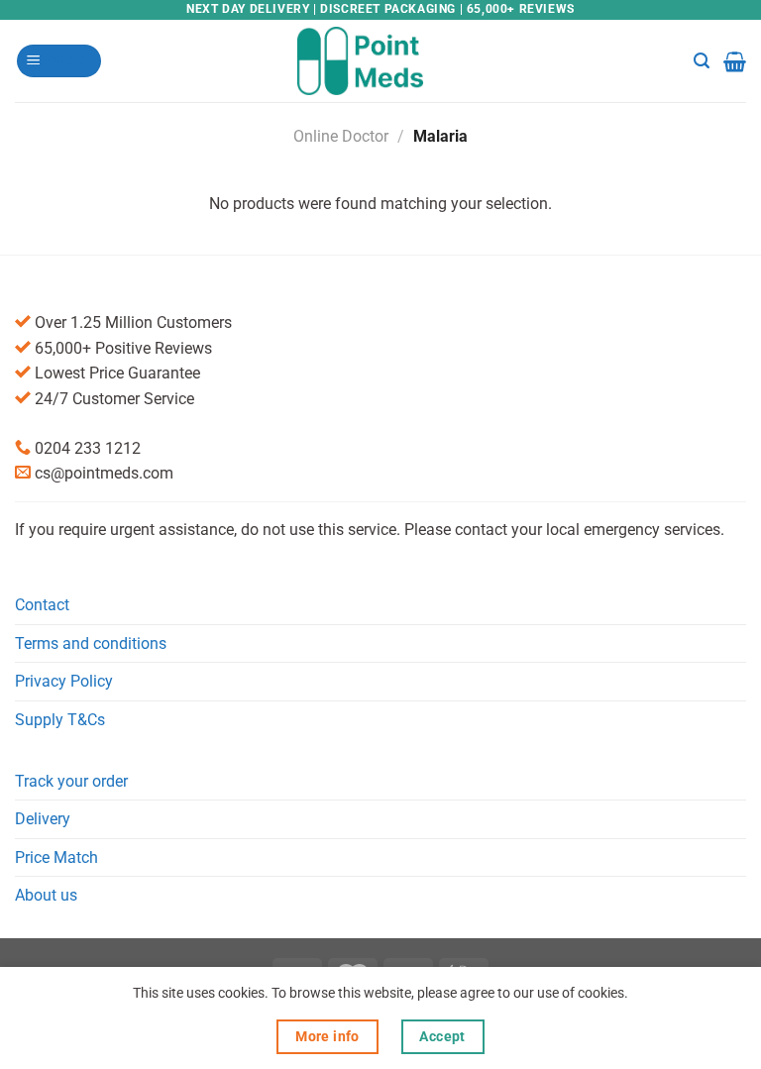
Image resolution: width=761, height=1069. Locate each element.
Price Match (56, 857)
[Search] (701, 61)
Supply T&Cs (60, 719)
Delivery (42, 818)
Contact (42, 604)
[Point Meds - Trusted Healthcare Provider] (381, 60)
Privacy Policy (64, 681)
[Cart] (734, 61)
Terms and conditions (90, 643)
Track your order (71, 781)
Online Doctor (340, 136)
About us (46, 895)
